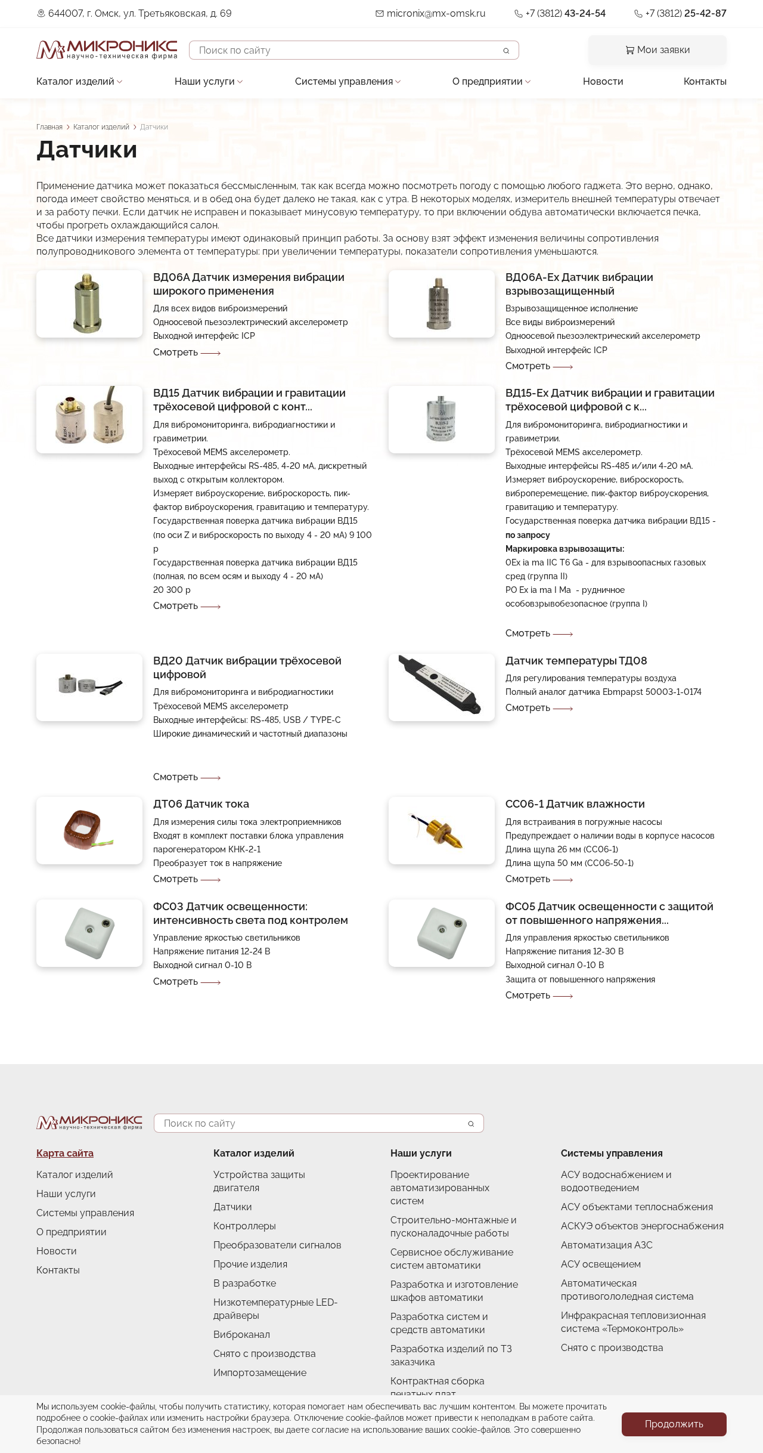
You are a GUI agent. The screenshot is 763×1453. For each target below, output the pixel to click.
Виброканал (241, 1334)
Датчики (232, 1207)
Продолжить (674, 1424)
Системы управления (344, 81)
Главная (49, 127)
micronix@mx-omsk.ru (436, 13)
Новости (603, 81)
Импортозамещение (259, 1372)
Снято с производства (264, 1353)
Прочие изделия (250, 1264)
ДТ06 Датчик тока (201, 803)
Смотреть (175, 352)
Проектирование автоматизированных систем (439, 1188)
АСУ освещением (601, 1264)
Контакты (705, 81)
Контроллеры (244, 1226)
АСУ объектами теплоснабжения (637, 1207)
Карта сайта (65, 1153)
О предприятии (487, 81)
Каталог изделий (75, 81)
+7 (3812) (566, 13)
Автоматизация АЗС (607, 1245)
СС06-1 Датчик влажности (575, 803)
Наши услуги (205, 81)
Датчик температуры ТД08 (576, 660)
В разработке (244, 1283)
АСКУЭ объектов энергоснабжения (642, 1226)
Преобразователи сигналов (277, 1245)
